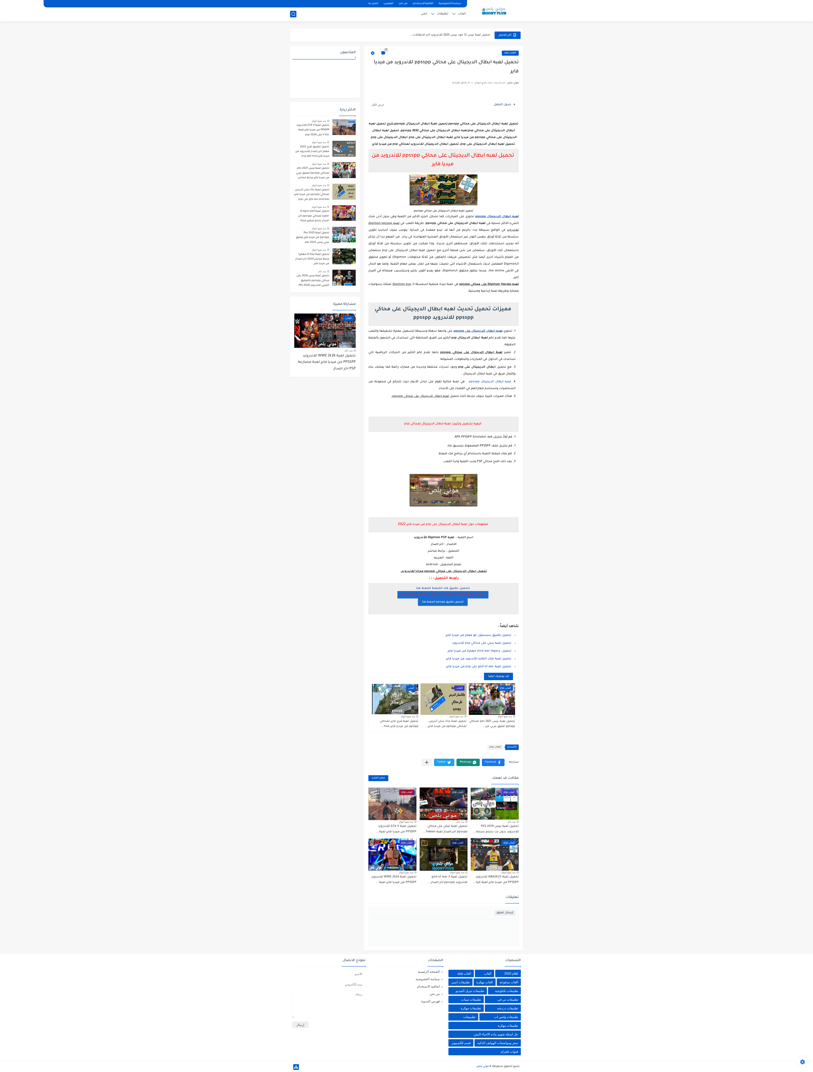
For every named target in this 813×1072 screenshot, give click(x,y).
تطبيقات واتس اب (506, 1017)
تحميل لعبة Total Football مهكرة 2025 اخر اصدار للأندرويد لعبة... (447, 35)
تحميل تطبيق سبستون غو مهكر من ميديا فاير (478, 635)
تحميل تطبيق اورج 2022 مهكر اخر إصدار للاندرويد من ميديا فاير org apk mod (312, 151)
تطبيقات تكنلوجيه (506, 991)
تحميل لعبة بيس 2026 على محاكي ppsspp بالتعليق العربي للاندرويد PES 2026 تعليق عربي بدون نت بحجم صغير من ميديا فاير (312, 281)
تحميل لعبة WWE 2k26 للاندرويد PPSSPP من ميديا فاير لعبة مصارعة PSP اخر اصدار (327, 362)
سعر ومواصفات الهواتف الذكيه (497, 1043)
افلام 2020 (511, 973)
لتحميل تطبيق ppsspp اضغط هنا (442, 602)
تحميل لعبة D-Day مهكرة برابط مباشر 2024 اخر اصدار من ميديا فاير (312, 259)
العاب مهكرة (484, 982)
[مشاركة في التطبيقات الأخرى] (427, 762)
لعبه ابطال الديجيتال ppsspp (497, 216)
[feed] (293, 4)
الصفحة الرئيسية (429, 971)
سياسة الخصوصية (450, 3)
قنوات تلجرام (509, 1051)
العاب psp (510, 53)
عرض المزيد (378, 778)
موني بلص (482, 1066)
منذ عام (512, 821)
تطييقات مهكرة (508, 1025)
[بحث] (293, 14)
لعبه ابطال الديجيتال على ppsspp (478, 331)
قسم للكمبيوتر (461, 1043)
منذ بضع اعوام (505, 716)
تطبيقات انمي (460, 982)
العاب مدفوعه (509, 982)
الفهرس (388, 3)
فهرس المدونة (430, 1001)
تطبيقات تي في (507, 999)
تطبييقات (469, 1017)
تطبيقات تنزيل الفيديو (470, 991)
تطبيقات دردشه (507, 1008)
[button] (493, 762)
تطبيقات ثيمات (471, 999)
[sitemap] (296, 1067)
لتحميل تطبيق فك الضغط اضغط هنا (443, 588)
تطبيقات (442, 13)
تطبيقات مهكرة (471, 1008)
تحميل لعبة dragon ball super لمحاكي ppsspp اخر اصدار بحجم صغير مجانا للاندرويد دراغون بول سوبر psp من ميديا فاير (313, 217)
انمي (424, 13)
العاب (462, 13)
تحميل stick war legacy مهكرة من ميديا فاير (479, 651)
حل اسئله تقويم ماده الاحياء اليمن (496, 1034)
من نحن (403, 3)
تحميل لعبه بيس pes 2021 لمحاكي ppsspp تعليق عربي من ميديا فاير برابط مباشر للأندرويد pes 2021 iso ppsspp (312, 174)
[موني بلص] (496, 10)
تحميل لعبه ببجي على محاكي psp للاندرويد (481, 643)
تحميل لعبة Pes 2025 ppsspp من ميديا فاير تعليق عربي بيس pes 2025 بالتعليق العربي (312, 238)
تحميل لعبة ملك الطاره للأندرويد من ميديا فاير (478, 659)
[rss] (300, 4)
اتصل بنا (373, 3)
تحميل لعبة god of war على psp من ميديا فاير (478, 667)
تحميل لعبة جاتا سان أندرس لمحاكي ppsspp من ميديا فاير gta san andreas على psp (311, 194)
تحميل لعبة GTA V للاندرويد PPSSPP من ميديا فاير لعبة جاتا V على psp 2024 (312, 130)
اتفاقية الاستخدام (423, 3)
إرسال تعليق (504, 912)
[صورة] (344, 127)
